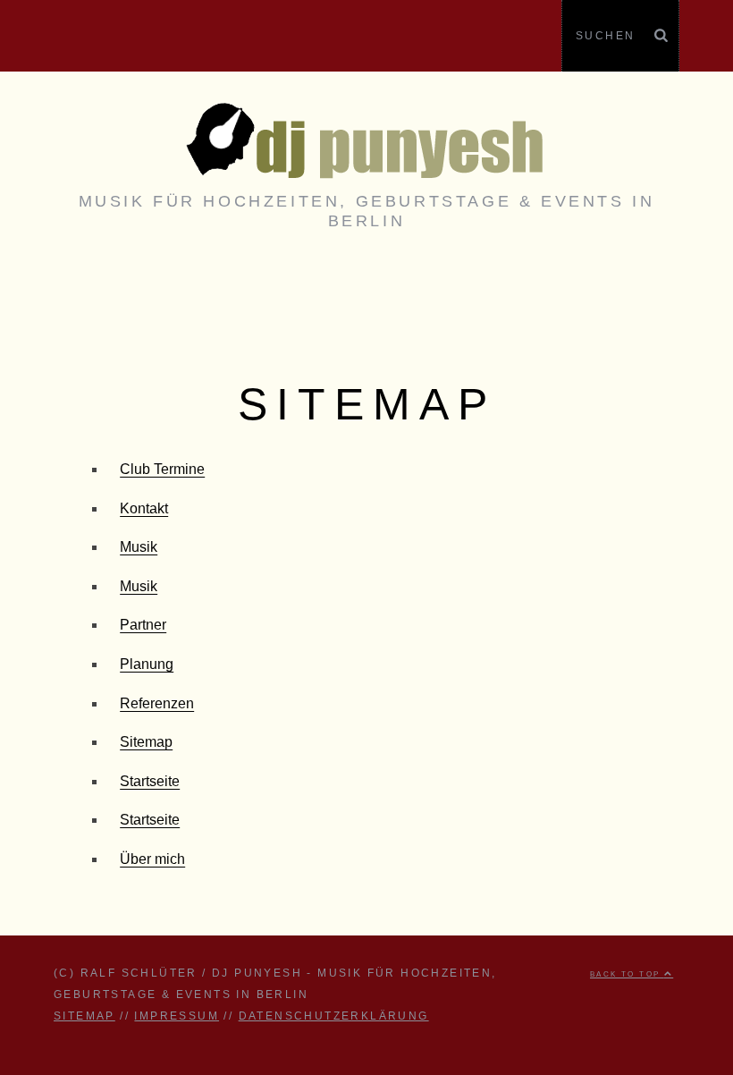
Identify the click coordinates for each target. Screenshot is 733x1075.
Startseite (150, 781)
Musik (138, 546)
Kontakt (144, 508)
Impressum (176, 1016)
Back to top (627, 973)
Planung (146, 664)
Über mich (152, 859)
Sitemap (146, 741)
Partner (143, 624)
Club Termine (162, 469)
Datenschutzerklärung (334, 1016)
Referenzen (157, 703)
